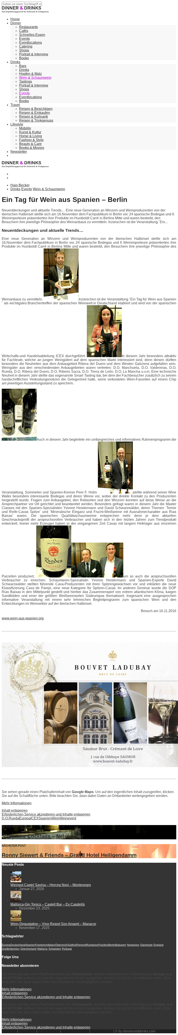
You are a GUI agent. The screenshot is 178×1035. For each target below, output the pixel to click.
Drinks (15, 62)
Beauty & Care (30, 144)
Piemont (81, 944)
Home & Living (30, 136)
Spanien (45, 818)
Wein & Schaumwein (35, 77)
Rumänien (92, 944)
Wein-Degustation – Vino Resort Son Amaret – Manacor (53, 924)
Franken (103, 944)
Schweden (54, 948)
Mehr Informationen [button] (16, 803)
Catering (25, 46)
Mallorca (42, 948)
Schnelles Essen (32, 35)
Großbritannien (11, 948)
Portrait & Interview (33, 54)
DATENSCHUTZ (75, 1031)
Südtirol (71, 944)
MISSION (9, 1031)
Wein (56, 818)
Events (24, 38)
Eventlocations (30, 42)
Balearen (120, 944)
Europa (24, 818)
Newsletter (18, 151)
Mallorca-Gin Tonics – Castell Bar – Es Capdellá (47, 904)
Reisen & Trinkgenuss (36, 120)
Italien (51, 944)
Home (15, 19)
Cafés (23, 31)
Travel (15, 105)
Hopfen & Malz (30, 74)
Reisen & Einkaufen (34, 112)
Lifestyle (16, 124)
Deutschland (17, 944)
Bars (22, 66)
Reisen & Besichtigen (36, 109)
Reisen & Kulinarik (33, 116)
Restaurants (28, 27)
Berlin (111, 944)
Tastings (25, 81)
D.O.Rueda (10, 818)
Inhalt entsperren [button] (15, 810)
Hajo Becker (20, 185)
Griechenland (28, 948)
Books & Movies (31, 148)
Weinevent (68, 818)
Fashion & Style (31, 140)
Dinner (15, 23)
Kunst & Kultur (30, 132)
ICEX (34, 818)
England (158, 944)
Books (24, 58)
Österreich (61, 944)
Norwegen (133, 944)
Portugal (67, 948)
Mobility (25, 128)
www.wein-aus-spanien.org (23, 618)
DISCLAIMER (101, 1031)
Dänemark (146, 944)
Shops (24, 50)
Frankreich (41, 944)
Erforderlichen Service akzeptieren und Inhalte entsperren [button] (46, 814)
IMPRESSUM (48, 1031)
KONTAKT (27, 1031)
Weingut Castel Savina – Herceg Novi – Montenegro (50, 885)
